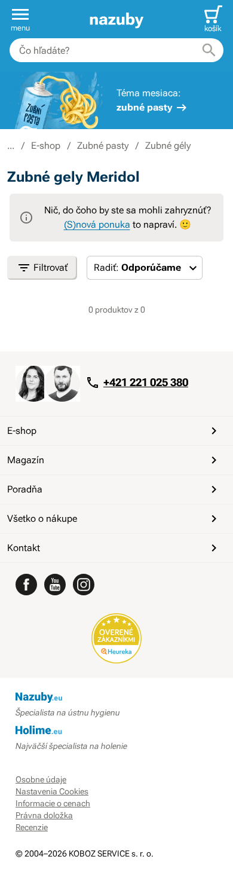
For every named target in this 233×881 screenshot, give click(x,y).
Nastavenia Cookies (52, 791)
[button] (20, 19)
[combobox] (116, 50)
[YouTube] (55, 584)
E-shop (45, 145)
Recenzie (32, 827)
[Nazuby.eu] (116, 19)
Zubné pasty (102, 145)
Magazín (25, 460)
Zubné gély (168, 145)
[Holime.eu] (116, 731)
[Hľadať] (209, 50)
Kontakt (23, 547)
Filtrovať (50, 267)
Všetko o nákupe (42, 518)
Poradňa (24, 489)
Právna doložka (44, 815)
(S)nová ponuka (97, 224)
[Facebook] (26, 584)
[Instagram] (83, 584)
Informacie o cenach (53, 803)
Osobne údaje (41, 779)
